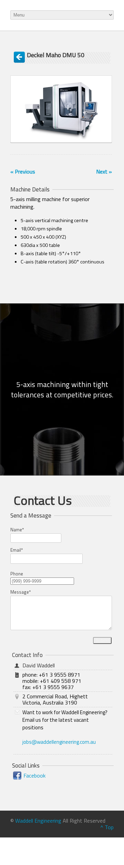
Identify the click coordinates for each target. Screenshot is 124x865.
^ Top (107, 827)
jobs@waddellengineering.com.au (59, 742)
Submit (102, 640)
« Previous (22, 171)
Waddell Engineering (38, 820)
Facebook (34, 775)
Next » (104, 171)
